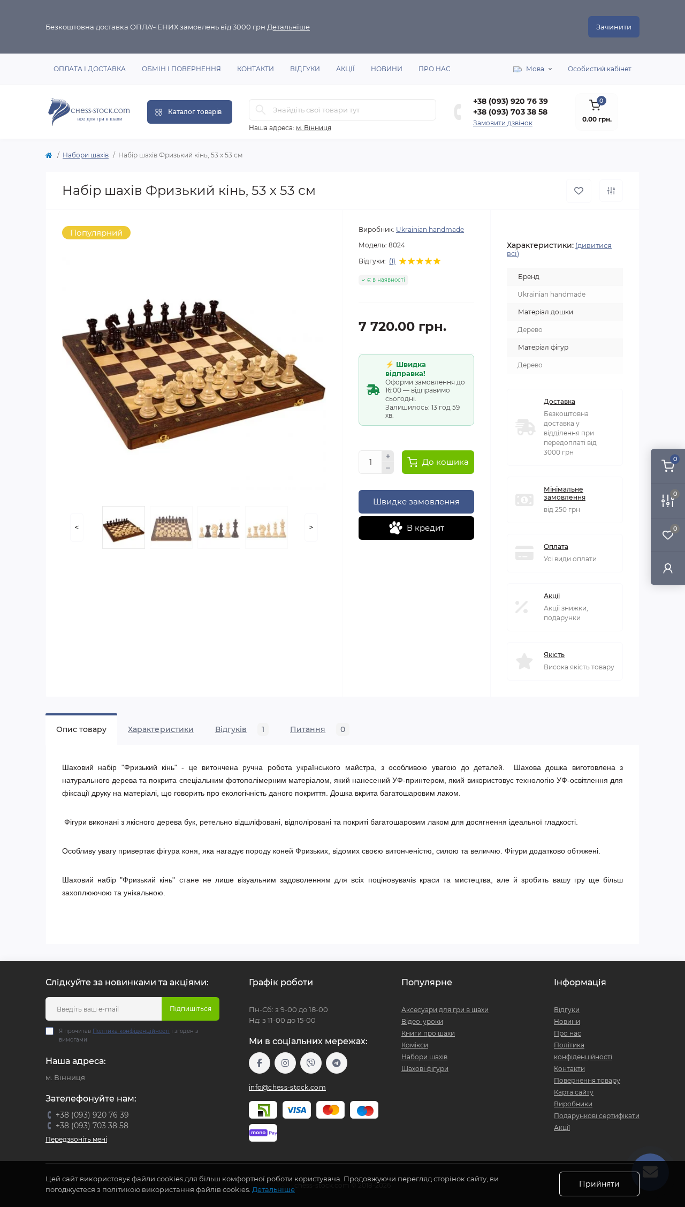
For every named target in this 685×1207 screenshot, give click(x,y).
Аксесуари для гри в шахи (445, 1010)
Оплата (556, 546)
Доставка (559, 401)
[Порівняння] (611, 190)
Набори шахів (86, 155)
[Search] (260, 109)
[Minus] (388, 468)
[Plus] (388, 456)
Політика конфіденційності (131, 1031)
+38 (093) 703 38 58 (510, 112)
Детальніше (288, 26)
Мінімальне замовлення (564, 493)
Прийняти (599, 1184)
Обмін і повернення (181, 69)
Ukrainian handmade (430, 229)
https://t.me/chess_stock (336, 1063)
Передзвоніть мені (76, 1139)
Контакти (255, 69)
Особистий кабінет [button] (599, 69)
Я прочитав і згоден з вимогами (128, 1035)
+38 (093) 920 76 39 (510, 101)
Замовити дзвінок (502, 123)
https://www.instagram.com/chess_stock (285, 1063)
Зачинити (613, 26)
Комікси (414, 1045)
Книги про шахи (428, 1033)
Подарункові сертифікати (597, 1116)
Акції (345, 69)
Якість (554, 655)
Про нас (434, 69)
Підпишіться (190, 1009)
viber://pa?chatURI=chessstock (311, 1063)
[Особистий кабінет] (668, 568)
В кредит (425, 528)
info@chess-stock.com (287, 1087)
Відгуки (305, 69)
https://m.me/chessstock (259, 1063)
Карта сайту (573, 1092)
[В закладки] (578, 191)
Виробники (573, 1104)
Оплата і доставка (90, 69)
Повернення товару (587, 1080)
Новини (386, 69)
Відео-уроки (422, 1021)
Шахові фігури (424, 1069)
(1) (392, 261)
